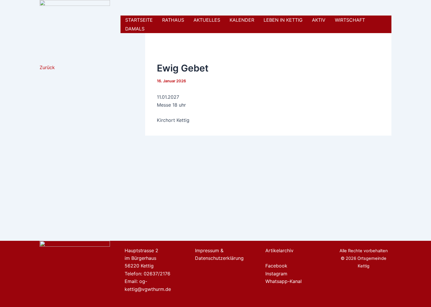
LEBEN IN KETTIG (283, 20)
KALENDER (242, 20)
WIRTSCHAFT (350, 20)
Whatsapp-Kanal (283, 281)
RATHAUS (173, 20)
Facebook (276, 266)
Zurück (47, 67)
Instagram (276, 274)
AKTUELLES (207, 20)
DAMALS (135, 29)
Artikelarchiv (279, 250)
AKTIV (318, 20)
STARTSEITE (139, 20)
